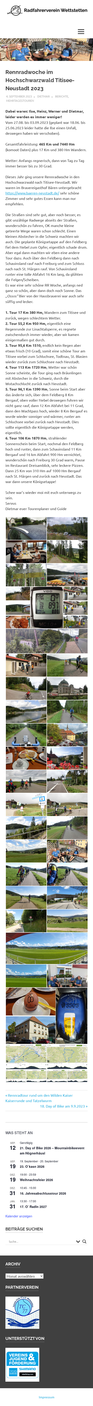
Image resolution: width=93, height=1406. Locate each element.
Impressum (46, 1397)
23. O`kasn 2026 (32, 1166)
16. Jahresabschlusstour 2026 (43, 1193)
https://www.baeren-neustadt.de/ (32, 193)
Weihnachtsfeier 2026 (36, 1179)
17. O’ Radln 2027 (33, 1206)
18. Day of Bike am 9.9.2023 (62, 1106)
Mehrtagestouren (20, 100)
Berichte (61, 96)
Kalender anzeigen (18, 1216)
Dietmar (43, 96)
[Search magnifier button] (84, 1241)
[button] (25, 528)
